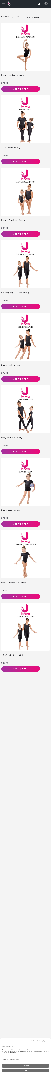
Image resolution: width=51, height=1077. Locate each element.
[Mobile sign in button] (39, 4)
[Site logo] (10, 4)
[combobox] (38, 17)
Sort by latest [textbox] (33, 17)
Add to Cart (20, 89)
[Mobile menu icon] (3, 4)
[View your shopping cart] (46, 3)
